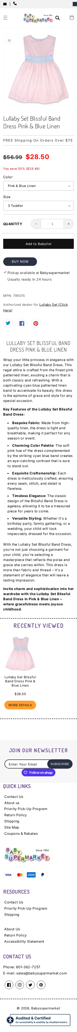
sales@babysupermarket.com (41, 973)
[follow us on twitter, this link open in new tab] (8, 324)
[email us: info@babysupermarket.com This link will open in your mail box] (6, 4)
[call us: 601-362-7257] (15, 4)
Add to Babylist (39, 244)
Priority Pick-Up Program (25, 809)
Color (8, 177)
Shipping (11, 821)
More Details (20, 705)
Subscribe (59, 764)
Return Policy (15, 815)
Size (6, 197)
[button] (5, 17)
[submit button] (58, 18)
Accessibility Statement (24, 941)
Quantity (12, 224)
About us (11, 803)
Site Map (11, 827)
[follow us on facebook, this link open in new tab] (21, 325)
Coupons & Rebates (21, 833)
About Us (12, 929)
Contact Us (13, 796)
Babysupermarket (45, 1008)
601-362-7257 (28, 967)
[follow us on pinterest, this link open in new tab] (35, 325)
